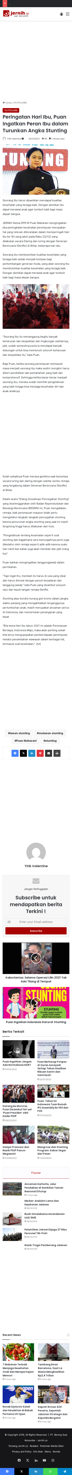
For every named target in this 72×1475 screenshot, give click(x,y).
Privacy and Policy (21, 1451)
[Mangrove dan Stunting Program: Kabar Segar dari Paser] (53, 1135)
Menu (48, 1451)
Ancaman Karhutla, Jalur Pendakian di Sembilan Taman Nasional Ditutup (43, 1187)
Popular (36, 1172)
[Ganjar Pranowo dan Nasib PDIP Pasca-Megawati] (19, 1135)
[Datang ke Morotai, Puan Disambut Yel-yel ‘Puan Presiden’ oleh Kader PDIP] (19, 1094)
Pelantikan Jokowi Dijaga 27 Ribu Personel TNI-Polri (45, 1231)
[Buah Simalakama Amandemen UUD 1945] (12, 1218)
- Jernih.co (42, 1440)
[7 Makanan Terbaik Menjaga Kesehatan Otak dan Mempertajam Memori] (18, 1352)
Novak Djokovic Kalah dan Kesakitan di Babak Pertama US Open (18, 1410)
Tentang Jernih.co (18, 1446)
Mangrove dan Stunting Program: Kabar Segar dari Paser (52, 1150)
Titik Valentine (14, 138)
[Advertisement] (36, 60)
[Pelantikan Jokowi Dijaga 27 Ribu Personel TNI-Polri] (12, 1234)
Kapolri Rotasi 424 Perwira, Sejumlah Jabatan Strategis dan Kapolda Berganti (52, 1412)
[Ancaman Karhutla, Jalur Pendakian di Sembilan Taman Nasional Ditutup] (12, 1188)
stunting (51, 740)
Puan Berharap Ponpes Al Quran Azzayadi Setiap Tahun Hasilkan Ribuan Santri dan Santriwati (52, 1068)
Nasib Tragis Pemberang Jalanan (45, 1245)
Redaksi (34, 1446)
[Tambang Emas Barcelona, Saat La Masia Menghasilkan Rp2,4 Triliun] (53, 1352)
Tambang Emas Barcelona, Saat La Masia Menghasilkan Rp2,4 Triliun (51, 1370)
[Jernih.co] (17, 14)
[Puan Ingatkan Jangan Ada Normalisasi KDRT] (19, 1049)
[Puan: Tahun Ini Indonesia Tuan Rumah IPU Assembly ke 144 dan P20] (53, 1091)
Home (8, 102)
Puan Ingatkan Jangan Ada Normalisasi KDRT (17, 1063)
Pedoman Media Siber (52, 1446)
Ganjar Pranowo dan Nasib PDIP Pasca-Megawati (16, 1150)
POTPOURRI (20, 102)
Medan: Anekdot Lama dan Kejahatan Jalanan (41, 1202)
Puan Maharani (26, 740)
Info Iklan (38, 1451)
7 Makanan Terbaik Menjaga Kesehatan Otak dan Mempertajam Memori (18, 1370)
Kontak (56, 1451)
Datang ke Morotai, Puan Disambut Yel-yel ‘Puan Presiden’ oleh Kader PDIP (17, 1111)
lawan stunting (20, 733)
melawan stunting (51, 733)
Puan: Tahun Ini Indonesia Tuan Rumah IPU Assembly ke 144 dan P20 (52, 1106)
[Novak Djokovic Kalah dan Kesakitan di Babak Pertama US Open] (18, 1394)
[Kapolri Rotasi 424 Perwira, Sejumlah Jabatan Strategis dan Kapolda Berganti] (53, 1394)
